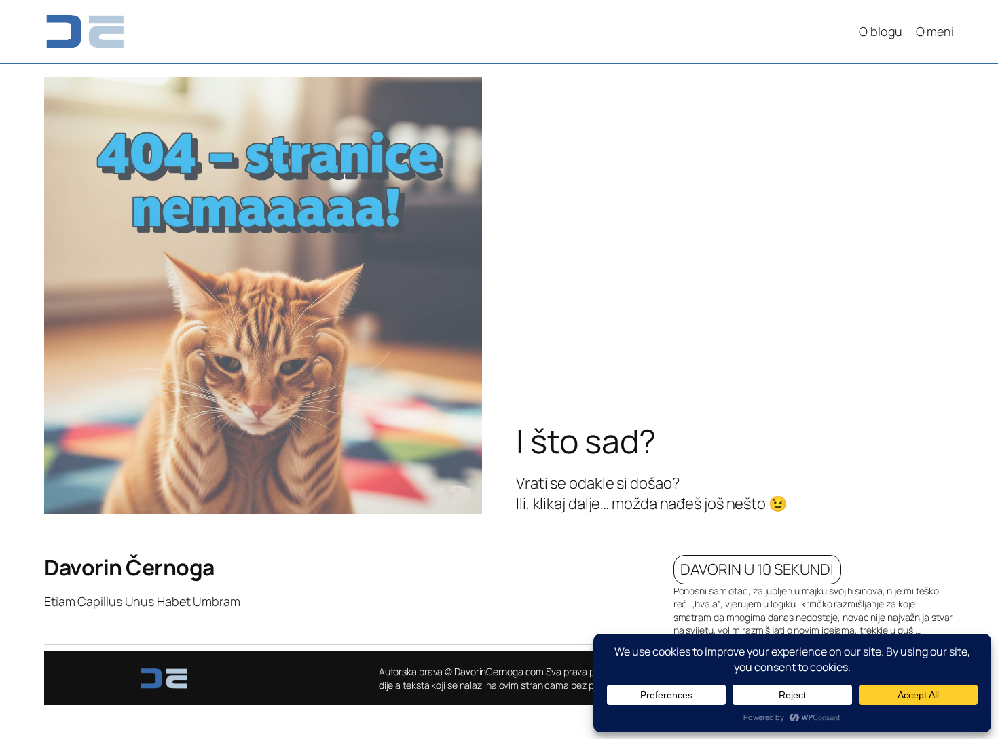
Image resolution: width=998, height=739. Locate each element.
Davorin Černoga (129, 567)
